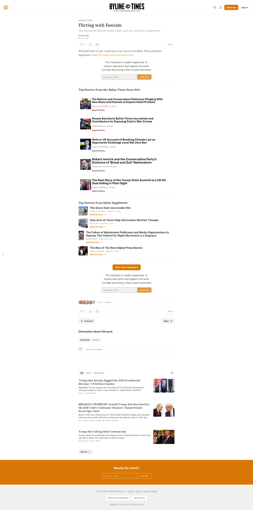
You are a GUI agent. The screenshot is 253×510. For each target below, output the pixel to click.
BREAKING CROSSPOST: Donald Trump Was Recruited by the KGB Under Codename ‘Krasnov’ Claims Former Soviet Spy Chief (114, 408)
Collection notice (149, 491)
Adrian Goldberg (97, 251)
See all (84, 451)
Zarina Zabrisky (112, 420)
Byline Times (84, 36)
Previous (88, 321)
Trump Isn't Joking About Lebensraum (102, 431)
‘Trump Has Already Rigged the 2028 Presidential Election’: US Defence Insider (109, 382)
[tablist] (90, 340)
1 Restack (108, 302)
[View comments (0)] (90, 44)
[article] (126, 388)
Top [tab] (81, 373)
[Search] (214, 7)
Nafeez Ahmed (95, 420)
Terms (138, 491)
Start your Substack (120, 498)
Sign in (244, 7)
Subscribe (231, 7)
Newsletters (85, 20)
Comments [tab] (84, 340)
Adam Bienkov (91, 239)
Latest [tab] (88, 373)
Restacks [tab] (96, 340)
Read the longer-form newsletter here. (113, 55)
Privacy (131, 491)
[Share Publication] (220, 7)
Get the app (139, 498)
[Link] (75, 90)
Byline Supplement (98, 211)
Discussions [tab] (99, 373)
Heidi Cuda (94, 223)
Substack (113, 504)
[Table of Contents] (3, 255)
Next (166, 321)
